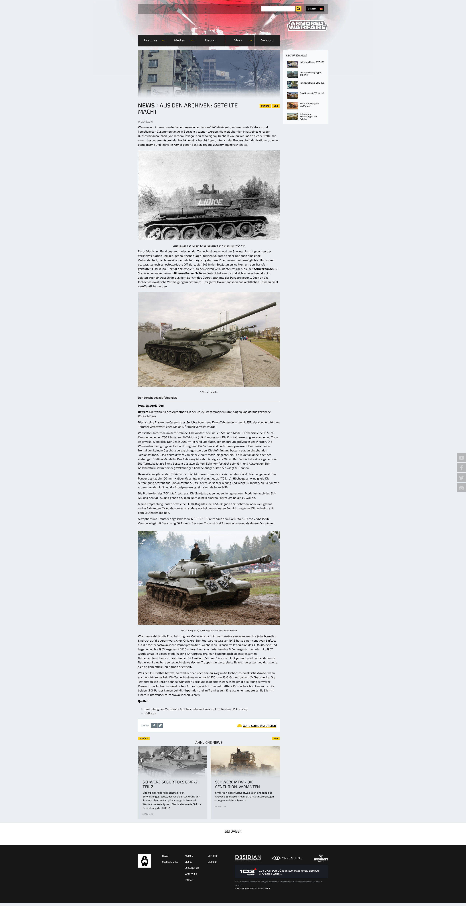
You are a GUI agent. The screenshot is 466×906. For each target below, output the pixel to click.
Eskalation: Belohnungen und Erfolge (308, 116)
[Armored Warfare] (307, 25)
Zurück (265, 106)
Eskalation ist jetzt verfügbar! (309, 104)
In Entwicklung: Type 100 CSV (310, 73)
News (146, 105)
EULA (237, 888)
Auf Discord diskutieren (259, 725)
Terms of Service (248, 888)
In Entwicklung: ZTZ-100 (312, 62)
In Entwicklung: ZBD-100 (312, 82)
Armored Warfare (144, 861)
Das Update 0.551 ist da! (312, 93)
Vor (276, 106)
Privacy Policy (264, 888)
